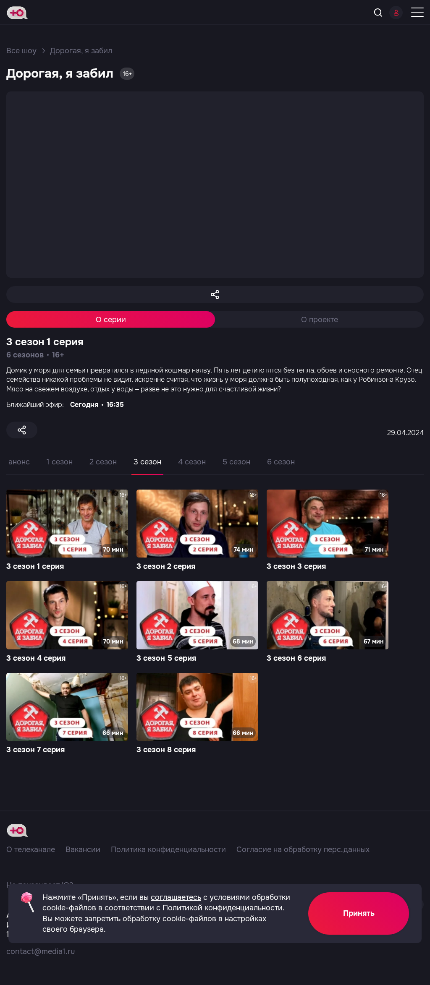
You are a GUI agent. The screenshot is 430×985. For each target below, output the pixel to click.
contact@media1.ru (40, 951)
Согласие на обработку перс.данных (303, 849)
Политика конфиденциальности (168, 849)
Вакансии (83, 849)
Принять (359, 913)
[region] (215, 468)
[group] (67, 531)
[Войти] (396, 12)
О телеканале (30, 849)
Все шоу (21, 50)
